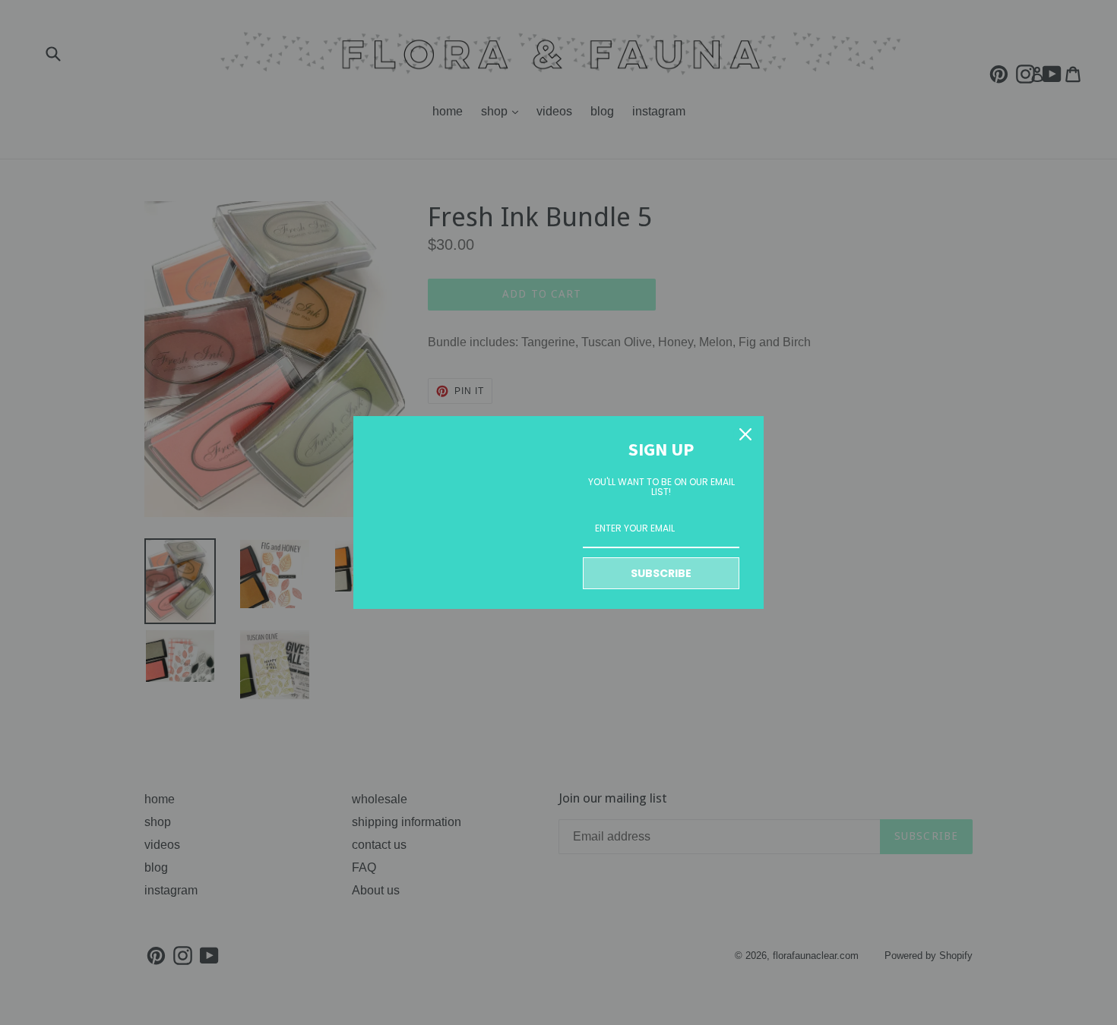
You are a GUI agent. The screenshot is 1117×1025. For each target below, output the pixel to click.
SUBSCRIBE (661, 573)
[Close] (745, 434)
